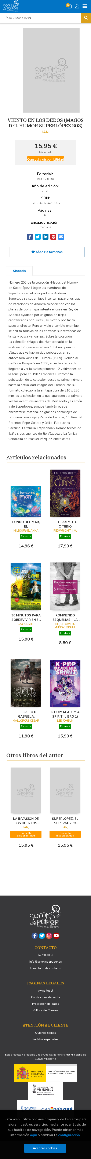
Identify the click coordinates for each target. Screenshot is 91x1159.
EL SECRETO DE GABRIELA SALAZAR (26, 714)
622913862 (45, 955)
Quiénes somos (45, 1033)
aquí (33, 1135)
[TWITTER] (42, 936)
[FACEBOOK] (35, 936)
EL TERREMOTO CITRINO (65, 524)
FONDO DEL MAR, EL (26, 524)
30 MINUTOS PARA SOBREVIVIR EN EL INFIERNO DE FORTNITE (26, 617)
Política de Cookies (45, 1010)
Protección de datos (45, 1004)
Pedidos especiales (45, 1039)
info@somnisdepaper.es (45, 962)
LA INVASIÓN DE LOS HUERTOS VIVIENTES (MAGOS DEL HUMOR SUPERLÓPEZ (26, 821)
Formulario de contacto (45, 968)
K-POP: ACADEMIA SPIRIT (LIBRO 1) (65, 714)
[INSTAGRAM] (49, 936)
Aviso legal (45, 991)
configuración (69, 1135)
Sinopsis (19, 271)
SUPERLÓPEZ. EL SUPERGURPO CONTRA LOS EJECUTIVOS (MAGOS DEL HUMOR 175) (65, 821)
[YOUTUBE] (56, 936)
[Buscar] (86, 18)
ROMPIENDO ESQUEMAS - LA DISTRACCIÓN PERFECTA (65, 617)
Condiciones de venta (45, 997)
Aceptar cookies (45, 1148)
